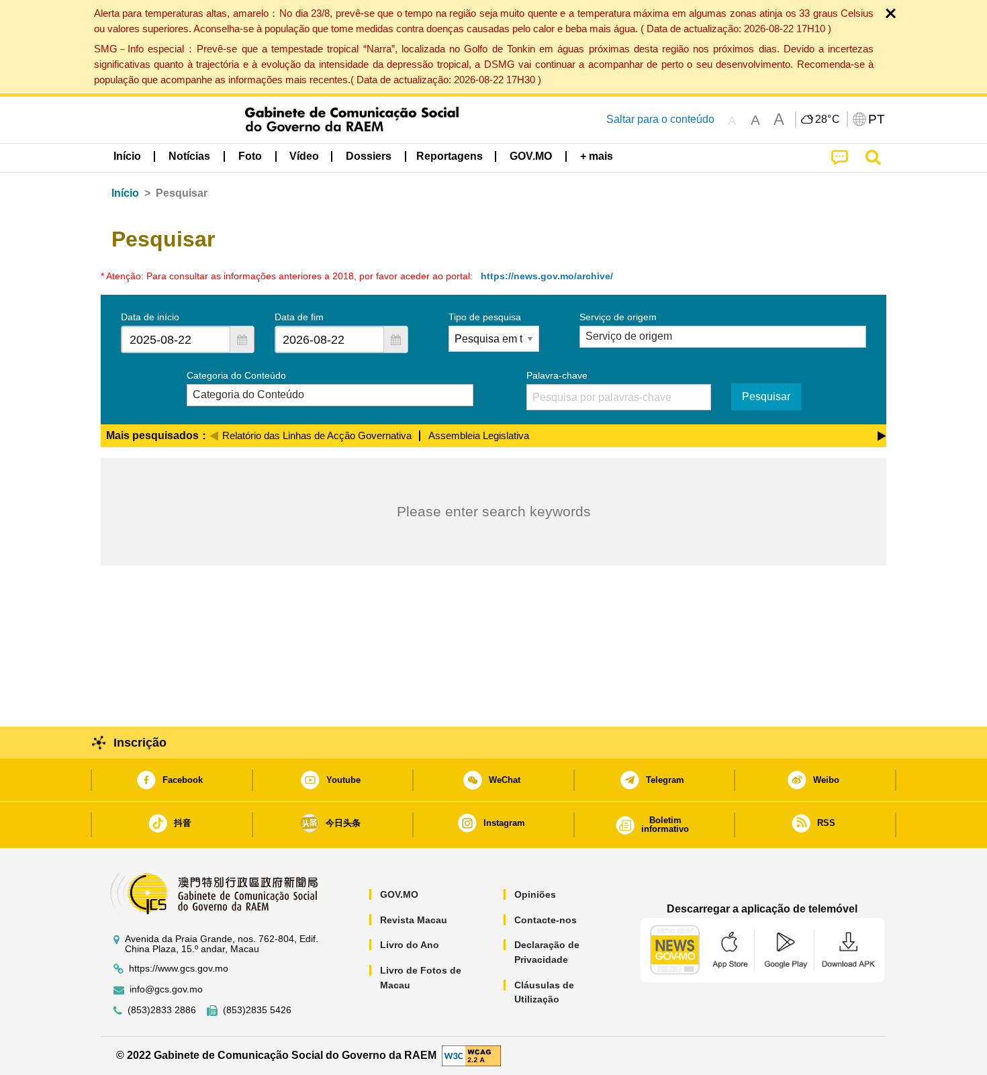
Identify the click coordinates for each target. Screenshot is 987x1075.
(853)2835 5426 (257, 1010)
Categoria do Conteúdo (236, 375)
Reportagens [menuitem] (449, 156)
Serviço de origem (618, 317)
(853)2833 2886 (162, 1010)
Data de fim (299, 317)
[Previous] (213, 434)
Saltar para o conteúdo (660, 119)
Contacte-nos (545, 920)
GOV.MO (399, 894)
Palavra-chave (557, 375)
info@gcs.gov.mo (166, 989)
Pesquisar (766, 396)
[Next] (882, 434)
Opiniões (535, 894)
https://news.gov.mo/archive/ (547, 276)
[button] (241, 339)
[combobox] (176, 339)
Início (125, 193)
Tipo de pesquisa (485, 317)
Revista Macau (413, 920)
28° (828, 119)
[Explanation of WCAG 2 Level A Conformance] (471, 1055)
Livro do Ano (409, 944)
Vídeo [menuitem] (304, 156)
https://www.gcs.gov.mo (178, 969)
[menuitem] (189, 156)
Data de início (150, 317)
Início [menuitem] (127, 156)
